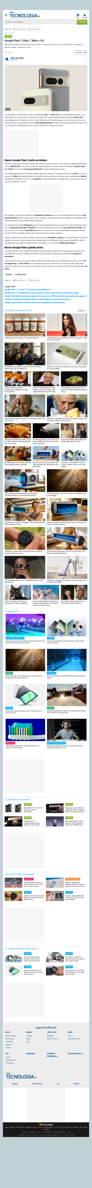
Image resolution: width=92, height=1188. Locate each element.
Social (8, 1057)
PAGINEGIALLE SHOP (31, 1127)
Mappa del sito (37, 1084)
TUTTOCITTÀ (57, 1127)
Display (9, 274)
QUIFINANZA (75, 1127)
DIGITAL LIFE (10, 743)
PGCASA (40, 1127)
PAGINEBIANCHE (48, 1127)
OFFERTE (50, 638)
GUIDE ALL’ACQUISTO (72, 879)
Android (29, 1036)
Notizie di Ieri (10, 1039)
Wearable (50, 1036)
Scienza (8, 1044)
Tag (58, 1084)
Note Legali (32, 1132)
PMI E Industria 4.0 (75, 1053)
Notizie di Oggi (11, 1036)
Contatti (77, 1084)
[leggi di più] (86, 59)
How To (70, 1036)
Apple (28, 1039)
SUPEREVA (46, 1129)
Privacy (39, 1132)
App (27, 1041)
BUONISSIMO (83, 1127)
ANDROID (11, 33)
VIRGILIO (12, 1127)
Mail (77, 17)
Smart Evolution (52, 1039)
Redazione (30, 1053)
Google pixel (20, 274)
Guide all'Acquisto (74, 1039)
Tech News (9, 1041)
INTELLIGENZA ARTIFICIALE (15, 638)
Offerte (8, 1047)
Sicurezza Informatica (52, 1055)
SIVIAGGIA (68, 1127)
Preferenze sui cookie (60, 1132)
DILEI (63, 1127)
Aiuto (69, 1132)
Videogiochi (10, 1063)
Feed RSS (15, 1084)
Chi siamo (24, 1132)
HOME (6, 33)
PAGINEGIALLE (20, 1127)
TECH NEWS (51, 673)
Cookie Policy (47, 1132)
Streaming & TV (11, 1060)
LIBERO (7, 1127)
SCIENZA (9, 673)
